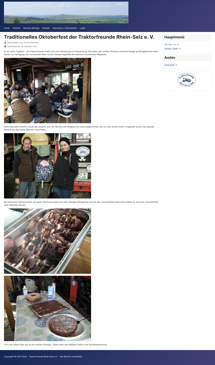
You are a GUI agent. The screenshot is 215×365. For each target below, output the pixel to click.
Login (82, 28)
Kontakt (46, 28)
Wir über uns (170, 44)
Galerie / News (171, 48)
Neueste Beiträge (31, 28)
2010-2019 (169, 65)
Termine (16, 28)
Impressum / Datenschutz (65, 28)
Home (7, 28)
